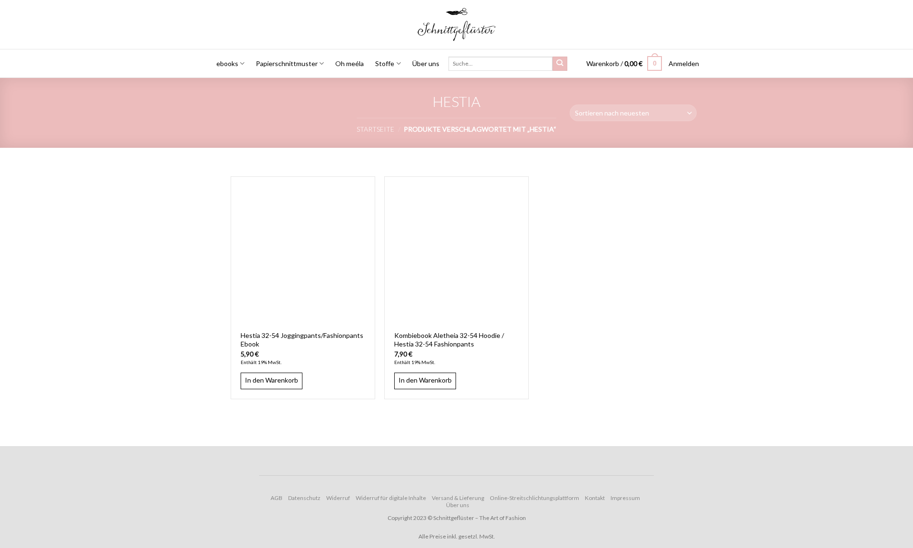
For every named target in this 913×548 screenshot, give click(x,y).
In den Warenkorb (271, 380)
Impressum (625, 497)
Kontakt (595, 497)
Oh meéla (349, 63)
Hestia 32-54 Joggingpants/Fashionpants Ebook (302, 339)
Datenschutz (304, 497)
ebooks (227, 63)
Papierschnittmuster (287, 63)
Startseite (375, 129)
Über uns (425, 63)
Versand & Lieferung (458, 497)
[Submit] (560, 64)
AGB (276, 497)
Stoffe (384, 63)
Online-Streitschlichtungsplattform (534, 497)
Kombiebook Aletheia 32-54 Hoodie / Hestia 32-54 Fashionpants (449, 339)
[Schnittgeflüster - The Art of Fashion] (457, 24)
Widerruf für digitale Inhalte (391, 497)
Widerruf (338, 497)
